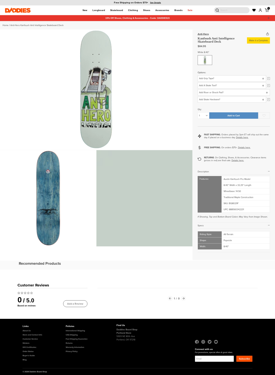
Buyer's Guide (29, 355)
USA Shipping (72, 334)
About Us (27, 330)
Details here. (242, 137)
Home (5, 25)
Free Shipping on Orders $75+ (137, 2)
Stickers (26, 343)
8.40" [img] (205, 57)
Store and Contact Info (32, 334)
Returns (69, 343)
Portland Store (123, 332)
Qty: (200, 109)
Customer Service (30, 339)
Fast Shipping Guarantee (77, 339)
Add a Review (75, 303)
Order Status (28, 351)
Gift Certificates (29, 347)
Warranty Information (75, 347)
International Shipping (75, 330)
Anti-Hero (203, 34)
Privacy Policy (72, 351)
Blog (25, 359)
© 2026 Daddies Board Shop (35, 371)
